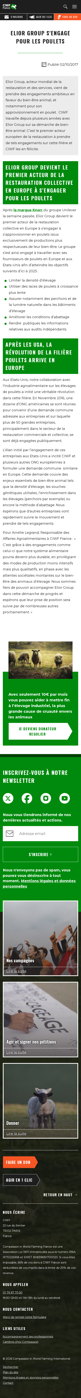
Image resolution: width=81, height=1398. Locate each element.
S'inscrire (38, 854)
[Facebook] (27, 798)
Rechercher (10, 1367)
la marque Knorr (29, 210)
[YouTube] (64, 798)
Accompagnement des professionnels (28, 1336)
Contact (8, 1383)
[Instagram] (45, 798)
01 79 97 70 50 (12, 1292)
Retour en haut (58, 1194)
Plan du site (10, 1372)
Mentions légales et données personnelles (30, 1377)
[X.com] (8, 798)
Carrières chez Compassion (20, 1342)
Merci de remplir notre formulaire (24, 1317)
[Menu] (73, 7)
